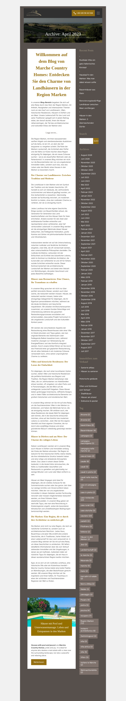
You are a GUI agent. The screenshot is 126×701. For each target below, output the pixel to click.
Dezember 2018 (88, 288)
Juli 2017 (85, 351)
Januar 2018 (86, 329)
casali (84, 467)
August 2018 (86, 303)
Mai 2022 (85, 222)
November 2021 (88, 240)
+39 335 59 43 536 (85, 13)
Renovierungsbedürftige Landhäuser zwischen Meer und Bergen (90, 104)
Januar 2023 (86, 196)
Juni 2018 (85, 310)
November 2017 (88, 336)
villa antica (87, 646)
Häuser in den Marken (87, 538)
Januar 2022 (86, 233)
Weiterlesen (39, 662)
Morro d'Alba (87, 584)
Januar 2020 (86, 273)
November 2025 (88, 162)
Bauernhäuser (88, 430)
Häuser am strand (88, 397)
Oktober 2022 (87, 203)
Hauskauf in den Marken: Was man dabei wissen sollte (87, 78)
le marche (86, 555)
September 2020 (88, 266)
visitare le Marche (88, 663)
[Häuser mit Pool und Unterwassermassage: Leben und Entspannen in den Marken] (51, 612)
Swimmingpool (88, 636)
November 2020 (88, 259)
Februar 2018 (86, 325)
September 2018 (88, 299)
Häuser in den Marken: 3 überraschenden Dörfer (86, 121)
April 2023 (85, 188)
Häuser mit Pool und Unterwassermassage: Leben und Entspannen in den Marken (52, 627)
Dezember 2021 (88, 236)
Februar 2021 (86, 255)
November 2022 (88, 199)
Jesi (84, 544)
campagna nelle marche (87, 449)
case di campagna (88, 486)
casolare (86, 516)
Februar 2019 (86, 281)
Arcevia (85, 420)
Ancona (85, 414)
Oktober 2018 (87, 296)
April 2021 (85, 251)
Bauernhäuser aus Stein (87, 91)
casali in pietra (88, 472)
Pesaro (85, 600)
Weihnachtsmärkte (89, 671)
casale (85, 461)
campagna (86, 436)
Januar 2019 (86, 284)
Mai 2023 (85, 185)
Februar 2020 (87, 270)
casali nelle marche (89, 478)
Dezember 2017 (88, 333)
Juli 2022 (85, 214)
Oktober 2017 (87, 340)
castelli (85, 521)
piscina (85, 610)
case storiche (88, 510)
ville (84, 652)
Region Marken (87, 622)
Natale (85, 589)
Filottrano (86, 526)
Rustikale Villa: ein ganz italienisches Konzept (87, 64)
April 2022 (85, 225)
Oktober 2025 (87, 166)
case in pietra (88, 492)
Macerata (86, 560)
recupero (86, 616)
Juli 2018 (85, 307)
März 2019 (85, 277)
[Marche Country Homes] (34, 14)
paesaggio (86, 594)
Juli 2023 (85, 177)
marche (85, 566)
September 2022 (88, 207)
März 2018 (85, 321)
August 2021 (86, 247)
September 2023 (88, 173)
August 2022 (86, 210)
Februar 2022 (87, 229)
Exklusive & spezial (89, 401)
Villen (84, 657)
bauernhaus (87, 425)
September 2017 (88, 344)
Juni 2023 (85, 181)
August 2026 (86, 155)
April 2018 (85, 318)
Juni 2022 (85, 218)
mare (84, 571)
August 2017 (86, 347)
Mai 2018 (85, 314)
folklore (85, 532)
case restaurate (87, 498)
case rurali (87, 505)
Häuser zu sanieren (89, 371)
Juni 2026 (85, 159)
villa (84, 641)
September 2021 (88, 244)
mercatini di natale (89, 577)
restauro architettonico (88, 629)
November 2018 (88, 292)
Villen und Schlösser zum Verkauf (88, 388)
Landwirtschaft (88, 550)
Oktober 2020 (87, 262)
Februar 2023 (87, 192)
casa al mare (87, 456)
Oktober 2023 (87, 170)
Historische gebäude (88, 379)
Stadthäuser (86, 393)
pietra (85, 605)
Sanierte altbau (87, 367)
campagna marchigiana (87, 442)
